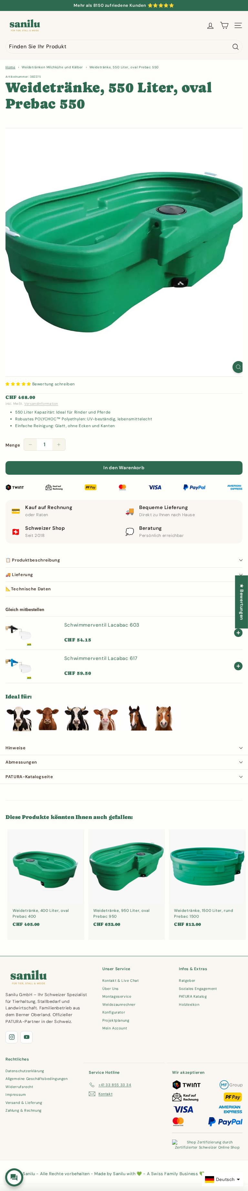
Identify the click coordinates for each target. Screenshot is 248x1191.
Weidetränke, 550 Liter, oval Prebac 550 (124, 67)
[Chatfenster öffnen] (14, 1177)
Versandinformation (41, 404)
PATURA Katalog (193, 996)
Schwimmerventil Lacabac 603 (102, 625)
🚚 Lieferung (19, 574)
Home (10, 67)
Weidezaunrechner (119, 1004)
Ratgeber (187, 980)
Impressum (15, 1094)
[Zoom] (238, 367)
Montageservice (116, 996)
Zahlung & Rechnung (23, 1110)
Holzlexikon (189, 1004)
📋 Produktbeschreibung (32, 560)
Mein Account (114, 1028)
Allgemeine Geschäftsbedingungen (36, 1078)
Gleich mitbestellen (24, 609)
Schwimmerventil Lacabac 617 (101, 658)
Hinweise (15, 748)
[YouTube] (26, 1037)
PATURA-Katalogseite (29, 776)
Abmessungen (21, 762)
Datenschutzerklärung (24, 1071)
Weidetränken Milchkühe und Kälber (52, 67)
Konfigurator (113, 1012)
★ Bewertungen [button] (242, 602)
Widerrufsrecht (19, 1086)
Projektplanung (115, 1020)
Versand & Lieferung (23, 1102)
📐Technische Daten (28, 589)
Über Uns (110, 988)
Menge (12, 445)
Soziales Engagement (198, 988)
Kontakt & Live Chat (120, 980)
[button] (18, 384)
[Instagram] (11, 1037)
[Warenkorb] (224, 25)
